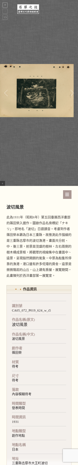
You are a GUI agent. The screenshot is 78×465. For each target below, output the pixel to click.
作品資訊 (30, 289)
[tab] (39, 289)
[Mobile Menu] (67, 194)
